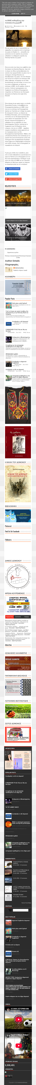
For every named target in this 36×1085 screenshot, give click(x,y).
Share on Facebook (14, 168)
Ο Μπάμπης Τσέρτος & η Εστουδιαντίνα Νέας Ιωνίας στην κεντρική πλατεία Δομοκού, (17, 961)
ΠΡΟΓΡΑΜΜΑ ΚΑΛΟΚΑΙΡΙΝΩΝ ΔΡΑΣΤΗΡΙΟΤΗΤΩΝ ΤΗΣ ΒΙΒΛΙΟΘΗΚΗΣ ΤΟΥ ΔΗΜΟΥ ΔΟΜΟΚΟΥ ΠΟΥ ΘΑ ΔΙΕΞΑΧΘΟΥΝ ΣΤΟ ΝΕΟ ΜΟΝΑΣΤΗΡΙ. (18, 987)
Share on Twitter (13, 174)
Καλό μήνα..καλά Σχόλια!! (19, 928)
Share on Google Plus (15, 179)
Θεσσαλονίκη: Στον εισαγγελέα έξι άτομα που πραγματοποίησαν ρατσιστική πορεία (17, 638)
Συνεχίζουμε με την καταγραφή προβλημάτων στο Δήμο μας (14, 791)
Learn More (15, 13)
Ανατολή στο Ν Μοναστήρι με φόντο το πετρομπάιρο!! (21, 870)
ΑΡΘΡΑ (12, 27)
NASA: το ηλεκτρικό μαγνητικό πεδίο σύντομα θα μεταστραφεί (21, 822)
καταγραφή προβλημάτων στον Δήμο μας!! (18, 851)
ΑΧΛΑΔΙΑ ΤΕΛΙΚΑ (18, 894)
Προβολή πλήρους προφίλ (20, 270)
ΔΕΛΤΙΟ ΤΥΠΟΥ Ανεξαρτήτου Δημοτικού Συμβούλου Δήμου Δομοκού (17, 978)
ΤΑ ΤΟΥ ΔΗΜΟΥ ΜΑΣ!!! (12, 807)
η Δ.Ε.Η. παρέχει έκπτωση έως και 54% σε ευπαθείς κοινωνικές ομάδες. (22, 888)
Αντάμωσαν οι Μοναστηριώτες (21, 799)
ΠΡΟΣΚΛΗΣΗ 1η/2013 (12, 836)
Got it (23, 13)
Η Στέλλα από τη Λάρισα (13, 944)
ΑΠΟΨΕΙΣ (7, 27)
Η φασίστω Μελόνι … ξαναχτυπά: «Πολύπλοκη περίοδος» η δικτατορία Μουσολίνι (18, 634)
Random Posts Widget (26, 902)
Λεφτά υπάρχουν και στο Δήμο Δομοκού (17, 996)
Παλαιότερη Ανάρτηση (25, 256)
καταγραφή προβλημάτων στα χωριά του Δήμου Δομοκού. (21, 843)
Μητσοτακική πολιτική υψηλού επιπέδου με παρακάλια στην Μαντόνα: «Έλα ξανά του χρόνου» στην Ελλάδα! (16, 622)
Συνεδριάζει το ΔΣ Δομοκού (20, 814)
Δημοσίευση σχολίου (12, 252)
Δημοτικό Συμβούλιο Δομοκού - (21, 920)
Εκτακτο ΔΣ (15, 951)
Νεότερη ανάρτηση (10, 256)
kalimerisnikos (19, 268)
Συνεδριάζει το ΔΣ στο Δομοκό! (15, 776)
